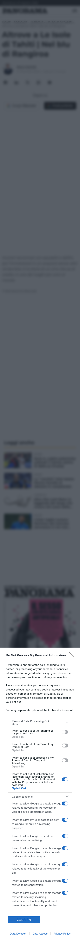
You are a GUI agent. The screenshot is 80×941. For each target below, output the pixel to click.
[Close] (72, 655)
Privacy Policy (62, 933)
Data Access (40, 933)
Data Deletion (18, 933)
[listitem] (40, 722)
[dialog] (40, 794)
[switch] (65, 732)
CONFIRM (24, 919)
